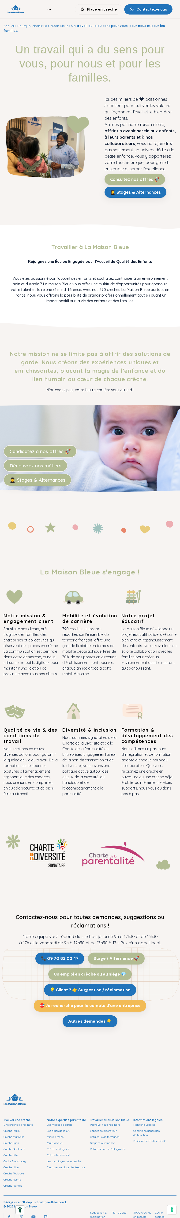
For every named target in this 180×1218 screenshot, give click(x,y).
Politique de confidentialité (149, 1141)
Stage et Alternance (102, 1143)
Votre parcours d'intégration (108, 1149)
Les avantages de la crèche (64, 1161)
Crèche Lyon (11, 1143)
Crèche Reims (12, 1179)
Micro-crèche (55, 1137)
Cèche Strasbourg (15, 1161)
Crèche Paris (11, 1130)
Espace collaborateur (103, 1130)
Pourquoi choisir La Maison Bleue (42, 26)
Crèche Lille (11, 1155)
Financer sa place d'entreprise (66, 1167)
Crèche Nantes (13, 1185)
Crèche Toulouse (14, 1173)
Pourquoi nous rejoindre (105, 1124)
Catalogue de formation (105, 1137)
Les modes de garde (59, 1124)
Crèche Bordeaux (14, 1149)
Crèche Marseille (14, 1137)
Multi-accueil (55, 1143)
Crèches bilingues (58, 1149)
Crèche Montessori (58, 1155)
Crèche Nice (11, 1167)
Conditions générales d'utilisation (146, 1133)
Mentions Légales (144, 1124)
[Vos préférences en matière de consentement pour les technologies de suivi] (171, 1209)
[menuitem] (49, 9)
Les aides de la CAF (59, 1130)
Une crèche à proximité (18, 1124)
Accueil (9, 26)
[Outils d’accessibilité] (19, 1209)
